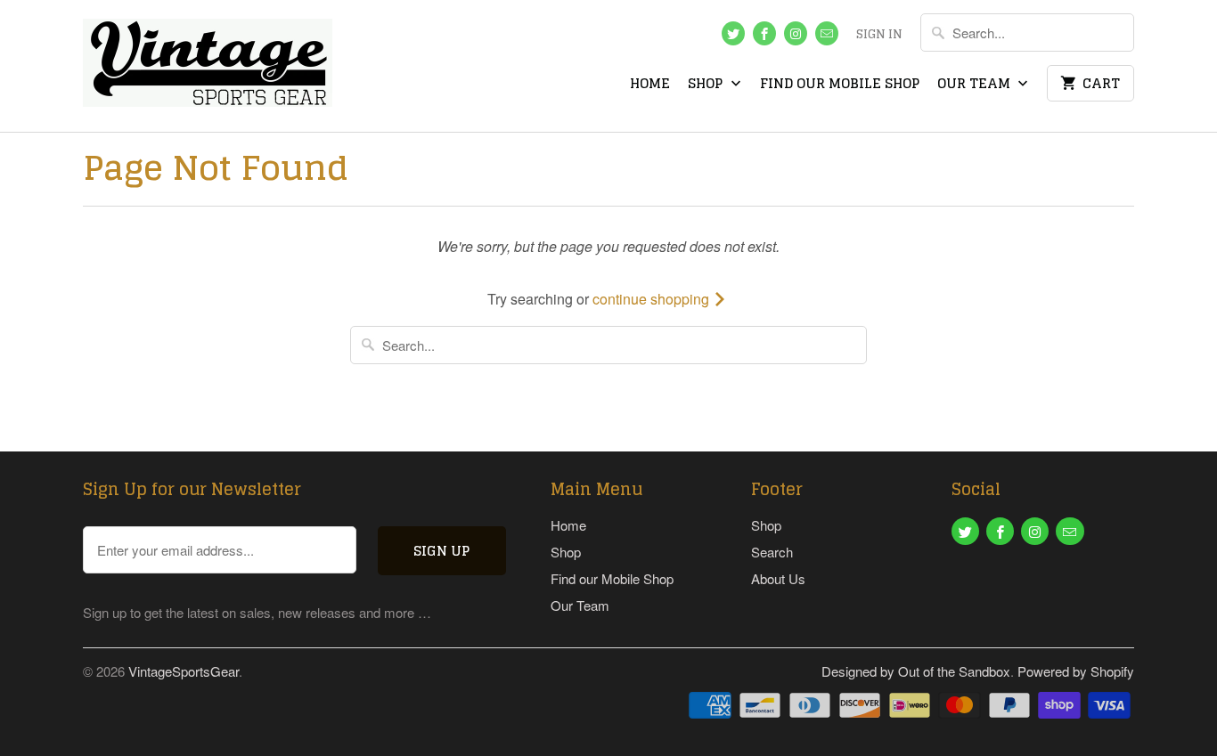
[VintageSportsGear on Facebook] (764, 33)
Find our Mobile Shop (839, 85)
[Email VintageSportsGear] (826, 33)
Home (650, 85)
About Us (778, 578)
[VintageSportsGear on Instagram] (795, 33)
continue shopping (652, 299)
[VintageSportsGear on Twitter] (733, 33)
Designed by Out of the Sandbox (915, 671)
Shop (707, 85)
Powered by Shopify (1075, 671)
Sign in (879, 36)
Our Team (975, 85)
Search (772, 551)
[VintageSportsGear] (207, 65)
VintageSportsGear (183, 671)
